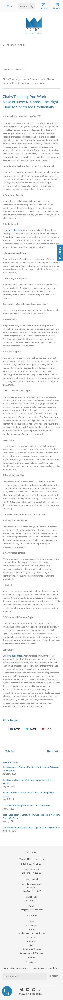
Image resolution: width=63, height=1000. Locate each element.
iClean (31, 929)
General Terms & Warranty (31, 952)
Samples (56, 8)
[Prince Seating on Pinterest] (34, 990)
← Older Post (9, 751)
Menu (9, 6)
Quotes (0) (60, 253)
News (18, 69)
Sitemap (31, 957)
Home (6, 69)
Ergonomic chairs (11, 230)
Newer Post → (53, 751)
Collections (31, 925)
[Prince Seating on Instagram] (39, 990)
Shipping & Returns (32, 949)
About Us (31, 941)
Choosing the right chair (14, 655)
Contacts (31, 937)
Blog (31, 945)
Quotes (44, 8)
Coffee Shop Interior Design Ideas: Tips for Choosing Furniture (31, 827)
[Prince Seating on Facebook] (28, 990)
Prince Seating (34, 993)
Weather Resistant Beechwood (32, 933)
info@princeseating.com (31, 909)
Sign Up (54, 976)
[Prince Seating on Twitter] (22, 990)
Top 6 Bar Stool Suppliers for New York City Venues (26, 805)
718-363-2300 (31, 900)
